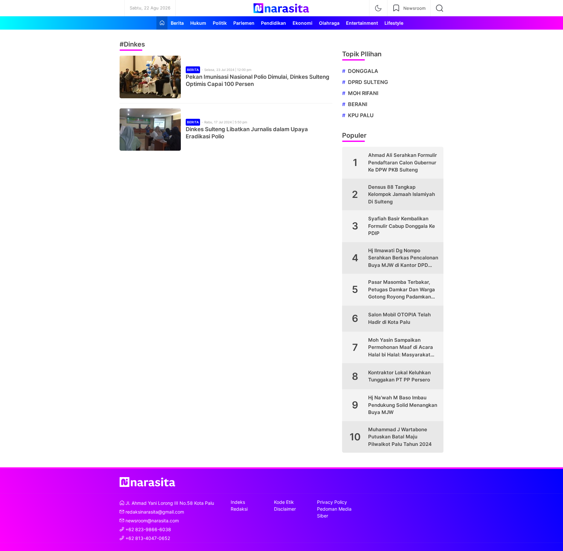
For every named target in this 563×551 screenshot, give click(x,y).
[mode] (378, 8)
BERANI (357, 104)
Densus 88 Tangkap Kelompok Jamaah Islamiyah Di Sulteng (401, 194)
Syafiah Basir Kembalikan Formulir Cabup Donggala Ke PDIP (401, 225)
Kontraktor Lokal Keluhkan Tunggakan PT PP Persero (399, 376)
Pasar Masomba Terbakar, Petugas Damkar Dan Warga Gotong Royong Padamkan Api (401, 290)
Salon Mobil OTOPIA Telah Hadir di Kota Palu (399, 318)
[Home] (161, 23)
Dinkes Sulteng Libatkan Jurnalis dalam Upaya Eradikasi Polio (247, 133)
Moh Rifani (363, 93)
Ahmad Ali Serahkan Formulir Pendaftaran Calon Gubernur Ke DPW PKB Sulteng (402, 162)
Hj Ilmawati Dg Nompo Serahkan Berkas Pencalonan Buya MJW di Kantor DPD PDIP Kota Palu (403, 258)
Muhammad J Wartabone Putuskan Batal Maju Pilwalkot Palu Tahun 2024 (400, 436)
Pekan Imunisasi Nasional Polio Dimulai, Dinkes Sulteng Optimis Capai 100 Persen (257, 80)
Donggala (363, 71)
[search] (439, 8)
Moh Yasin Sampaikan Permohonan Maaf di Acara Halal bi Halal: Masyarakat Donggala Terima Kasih (400, 348)
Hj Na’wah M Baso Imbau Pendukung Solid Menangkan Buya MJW (402, 404)
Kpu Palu (361, 115)
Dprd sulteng (368, 82)
